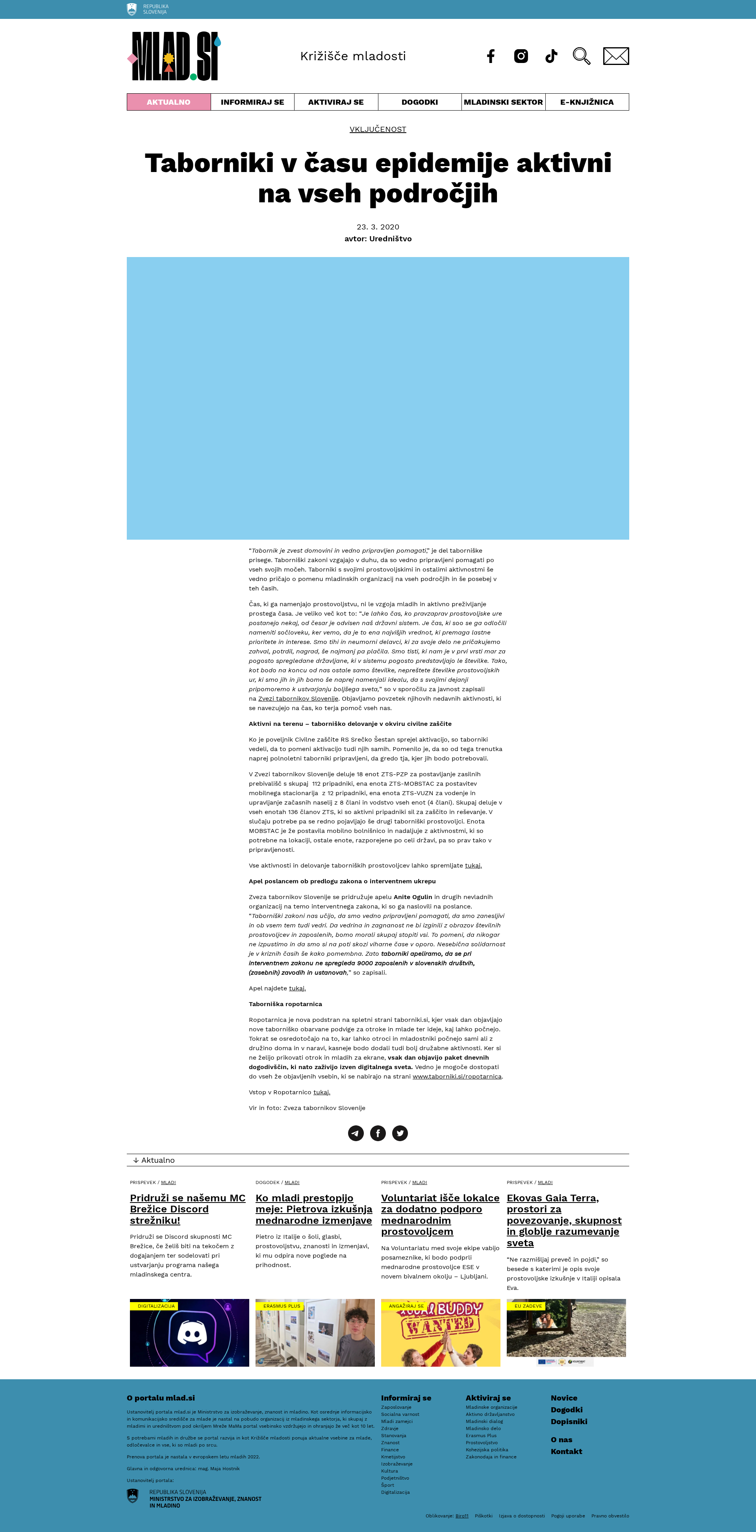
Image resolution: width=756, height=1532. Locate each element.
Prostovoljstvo (482, 1442)
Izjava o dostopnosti (522, 1516)
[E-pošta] (616, 56)
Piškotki (484, 1516)
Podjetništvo (395, 1478)
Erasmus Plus (281, 1306)
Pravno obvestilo (610, 1516)
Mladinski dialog (484, 1421)
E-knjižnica (587, 102)
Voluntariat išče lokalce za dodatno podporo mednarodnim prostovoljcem (440, 1215)
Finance (390, 1449)
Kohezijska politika (487, 1449)
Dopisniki (569, 1421)
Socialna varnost (400, 1414)
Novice (564, 1397)
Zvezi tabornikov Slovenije (298, 698)
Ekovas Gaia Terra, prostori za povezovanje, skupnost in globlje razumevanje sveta (564, 1220)
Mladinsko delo (483, 1428)
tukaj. (473, 865)
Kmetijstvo (393, 1457)
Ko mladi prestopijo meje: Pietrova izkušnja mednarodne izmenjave (314, 1209)
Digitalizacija (156, 1306)
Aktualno (170, 103)
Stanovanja (393, 1435)
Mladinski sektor (503, 103)
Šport (387, 1485)
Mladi (168, 1182)
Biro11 (462, 1516)
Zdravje (389, 1428)
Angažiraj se (406, 1306)
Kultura (389, 1471)
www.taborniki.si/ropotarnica (457, 1076)
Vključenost (378, 129)
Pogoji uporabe (568, 1516)
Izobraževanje (397, 1464)
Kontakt (566, 1451)
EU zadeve (528, 1306)
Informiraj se (253, 103)
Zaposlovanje (396, 1407)
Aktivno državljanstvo (490, 1414)
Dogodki (420, 102)
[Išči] (582, 56)
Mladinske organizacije (491, 1407)
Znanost (390, 1442)
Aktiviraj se (336, 103)
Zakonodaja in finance (491, 1457)
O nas (562, 1439)
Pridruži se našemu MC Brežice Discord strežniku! (188, 1209)
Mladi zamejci (397, 1421)
